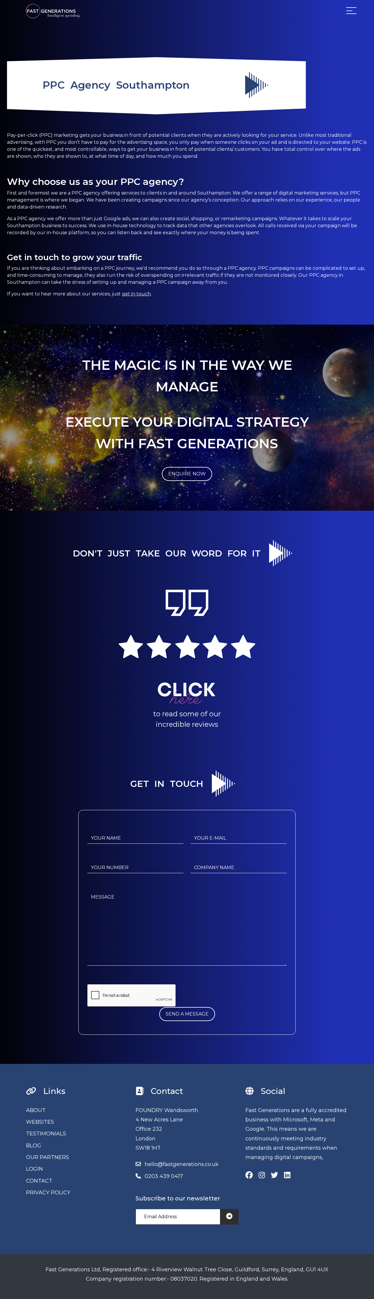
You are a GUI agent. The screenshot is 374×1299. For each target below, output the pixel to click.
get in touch (136, 294)
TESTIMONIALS (46, 1133)
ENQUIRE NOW (187, 474)
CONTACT (39, 1181)
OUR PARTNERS (47, 1157)
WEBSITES (40, 1122)
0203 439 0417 (164, 1176)
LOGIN (34, 1169)
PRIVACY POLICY (48, 1192)
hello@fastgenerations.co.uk (182, 1164)
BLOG (33, 1145)
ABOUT (36, 1110)
